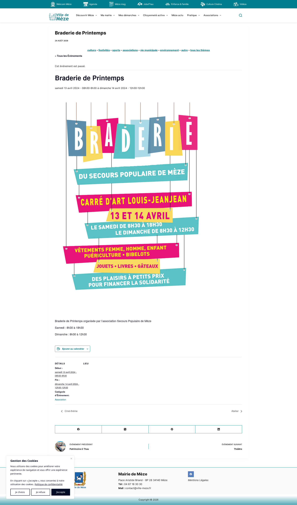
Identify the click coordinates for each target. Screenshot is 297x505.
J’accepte (60, 492)
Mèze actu (177, 15)
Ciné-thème (70, 411)
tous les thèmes (200, 50)
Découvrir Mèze (85, 15)
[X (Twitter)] (125, 429)
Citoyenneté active (154, 15)
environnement (169, 50)
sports (116, 50)
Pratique (192, 15)
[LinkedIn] (218, 429)
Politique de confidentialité (48, 484)
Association (60, 399)
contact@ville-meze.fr (138, 488)
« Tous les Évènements (68, 56)
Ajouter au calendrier (73, 348)
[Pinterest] (172, 429)
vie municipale (149, 50)
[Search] (240, 15)
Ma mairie (106, 15)
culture (91, 50)
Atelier (235, 411)
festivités (104, 50)
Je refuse (40, 492)
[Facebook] (78, 429)
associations (130, 50)
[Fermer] (71, 458)
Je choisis (20, 492)
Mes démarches (127, 15)
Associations (211, 15)
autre (184, 50)
